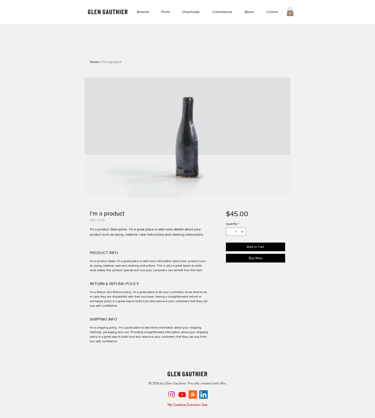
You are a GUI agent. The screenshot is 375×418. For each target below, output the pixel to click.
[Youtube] (182, 394)
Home (94, 62)
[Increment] (242, 231)
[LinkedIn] (203, 394)
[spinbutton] (236, 231)
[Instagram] (171, 394)
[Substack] (193, 394)
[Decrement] (229, 231)
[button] (143, 11)
